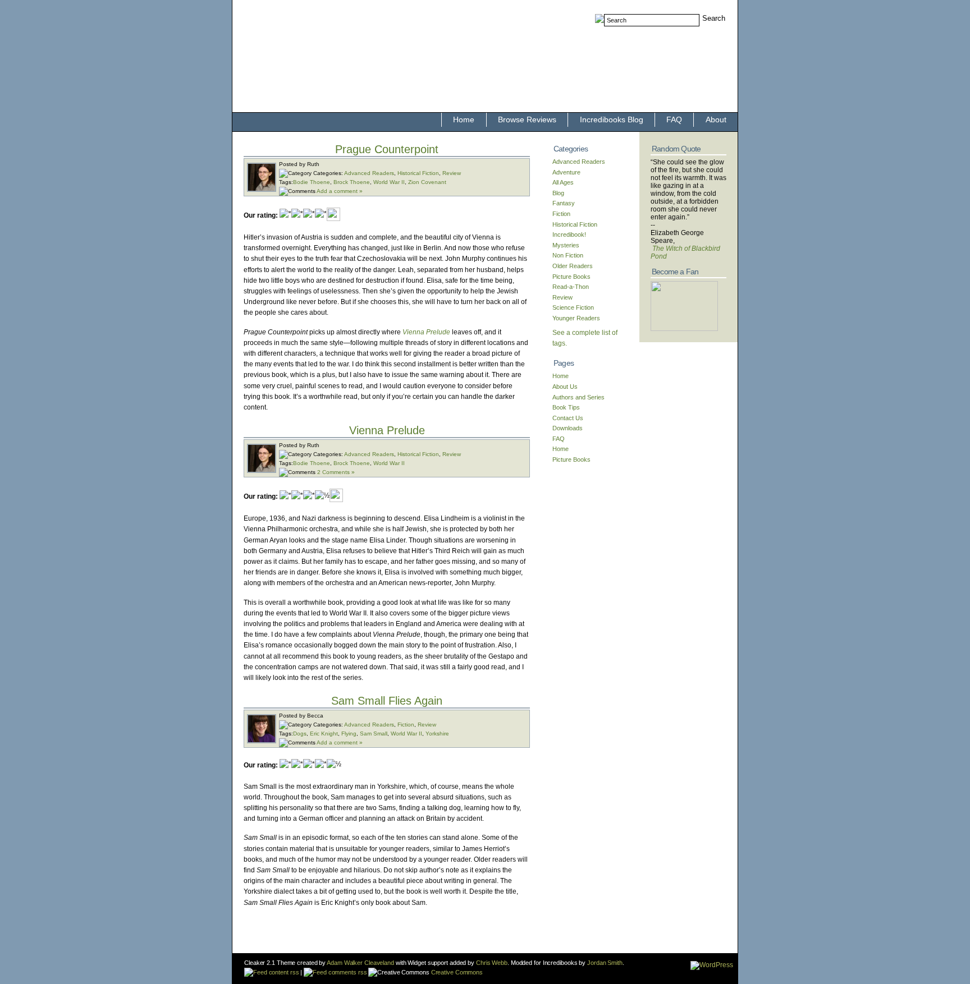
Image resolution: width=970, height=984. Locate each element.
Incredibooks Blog (611, 119)
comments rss (347, 972)
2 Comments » (336, 472)
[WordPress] (711, 965)
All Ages (563, 182)
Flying (348, 733)
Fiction (405, 724)
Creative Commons (456, 972)
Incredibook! (569, 234)
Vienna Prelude (387, 430)
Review (451, 173)
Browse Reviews (527, 119)
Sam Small (373, 733)
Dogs (299, 733)
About (716, 119)
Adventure (566, 172)
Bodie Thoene (311, 182)
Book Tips (566, 407)
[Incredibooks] (684, 329)
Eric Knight (324, 733)
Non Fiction (567, 255)
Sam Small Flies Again (386, 701)
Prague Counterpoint (386, 149)
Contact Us (567, 418)
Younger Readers (576, 318)
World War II (389, 182)
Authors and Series (578, 397)
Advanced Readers (369, 173)
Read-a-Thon (570, 286)
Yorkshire (437, 733)
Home (463, 119)
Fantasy (563, 203)
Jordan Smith (605, 962)
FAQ (674, 119)
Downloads (567, 428)
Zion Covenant (427, 182)
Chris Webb (491, 962)
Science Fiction (573, 307)
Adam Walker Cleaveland (360, 962)
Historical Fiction (418, 173)
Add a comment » (340, 191)
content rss (283, 972)
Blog (558, 193)
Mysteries (565, 245)
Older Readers (572, 266)
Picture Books (571, 276)
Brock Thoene (351, 182)
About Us (565, 386)
